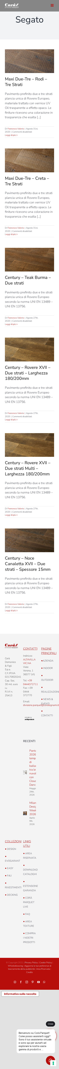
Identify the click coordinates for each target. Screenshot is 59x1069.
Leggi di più (10, 135)
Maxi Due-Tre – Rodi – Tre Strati (26, 81)
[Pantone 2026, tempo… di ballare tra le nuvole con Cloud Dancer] (25, 773)
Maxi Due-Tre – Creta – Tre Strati (27, 181)
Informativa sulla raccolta (20, 993)
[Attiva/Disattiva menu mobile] (52, 5)
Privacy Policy (31, 962)
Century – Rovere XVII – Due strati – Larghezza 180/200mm (27, 373)
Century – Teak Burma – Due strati (28, 280)
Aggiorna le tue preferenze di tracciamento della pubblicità (29, 967)
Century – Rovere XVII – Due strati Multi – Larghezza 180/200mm (27, 468)
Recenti (29, 741)
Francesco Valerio (16, 128)
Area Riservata (43, 969)
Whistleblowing (15, 965)
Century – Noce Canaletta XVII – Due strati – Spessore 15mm (27, 563)
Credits (29, 972)
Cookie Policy (45, 962)
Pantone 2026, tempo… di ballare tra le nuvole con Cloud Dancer (34, 768)
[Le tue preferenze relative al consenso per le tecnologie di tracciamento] (53, 1063)
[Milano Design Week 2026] (25, 813)
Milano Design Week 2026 (33, 808)
